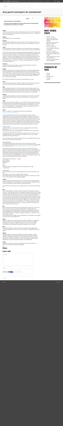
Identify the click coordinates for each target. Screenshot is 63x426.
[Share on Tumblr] (38, 18)
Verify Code (5, 271)
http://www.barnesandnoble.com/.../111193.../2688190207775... (25, 145)
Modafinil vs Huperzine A (51, 51)
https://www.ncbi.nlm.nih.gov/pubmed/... (10, 112)
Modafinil (48, 74)
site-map (4, 282)
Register (58, 1)
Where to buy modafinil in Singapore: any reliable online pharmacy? (52, 39)
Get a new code (18, 271)
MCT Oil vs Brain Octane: (51, 46)
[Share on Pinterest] (36, 18)
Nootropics (5, 248)
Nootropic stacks (49, 76)
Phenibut (48, 79)
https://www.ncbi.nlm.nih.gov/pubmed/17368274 (19, 129)
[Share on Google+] (34, 18)
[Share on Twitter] (32, 18)
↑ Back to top (58, 282)
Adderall (48, 73)
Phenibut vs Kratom (50, 36)
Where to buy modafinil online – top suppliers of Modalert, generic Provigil (53, 54)
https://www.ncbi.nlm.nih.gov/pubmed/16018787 (12, 131)
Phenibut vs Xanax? (50, 45)
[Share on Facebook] (31, 18)
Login (55, 1)
